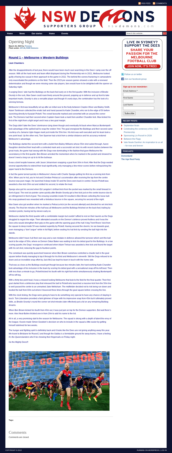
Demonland (126, 156)
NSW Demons (32, 48)
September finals (131, 125)
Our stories (37, 33)
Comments (161, 3)
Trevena (28, 46)
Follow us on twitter (133, 74)
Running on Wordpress (148, 450)
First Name (128, 98)
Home (10, 33)
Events (64, 33)
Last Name (128, 105)
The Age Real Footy (130, 159)
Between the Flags (132, 139)
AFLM (22, 48)
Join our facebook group (135, 79)
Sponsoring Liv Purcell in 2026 (138, 135)
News (22, 33)
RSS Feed (145, 3)
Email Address (130, 91)
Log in (164, 450)
